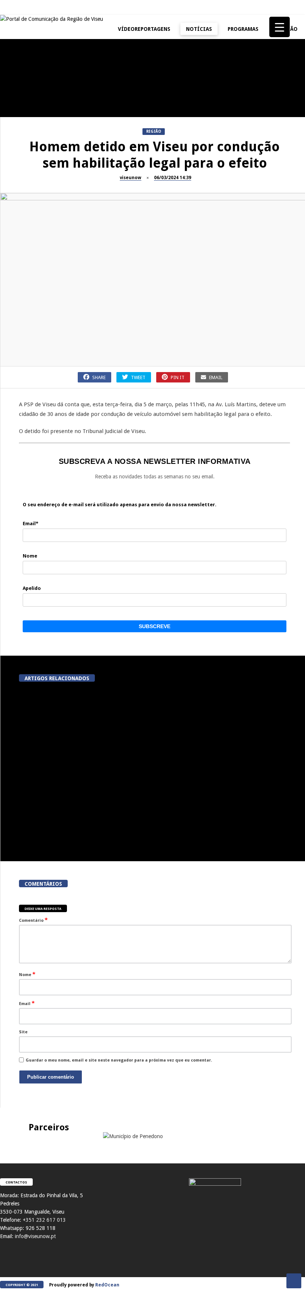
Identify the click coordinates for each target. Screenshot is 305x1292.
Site (23, 1032)
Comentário (33, 920)
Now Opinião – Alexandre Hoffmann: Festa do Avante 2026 (41, 176)
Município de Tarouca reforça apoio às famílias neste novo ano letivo (228, 751)
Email (27, 1003)
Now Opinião (17, 160)
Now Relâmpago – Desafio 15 (130, 243)
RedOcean (107, 1285)
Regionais (14, 307)
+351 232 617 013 (44, 1220)
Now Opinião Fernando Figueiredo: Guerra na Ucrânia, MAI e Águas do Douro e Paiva (219, 249)
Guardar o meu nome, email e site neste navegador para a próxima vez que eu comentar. (119, 1060)
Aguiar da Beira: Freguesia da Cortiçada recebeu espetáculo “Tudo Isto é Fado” (228, 827)
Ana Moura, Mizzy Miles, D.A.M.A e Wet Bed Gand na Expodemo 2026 (142, 751)
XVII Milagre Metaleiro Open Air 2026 (219, 105)
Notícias (199, 29)
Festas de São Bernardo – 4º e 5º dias (130, 176)
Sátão (99, 160)
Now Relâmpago (109, 230)
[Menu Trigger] (279, 27)
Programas (243, 29)
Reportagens (16, 89)
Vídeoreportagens (144, 29)
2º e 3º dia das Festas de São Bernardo (219, 176)
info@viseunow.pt (35, 1236)
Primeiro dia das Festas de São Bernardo (41, 246)
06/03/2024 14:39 (172, 177)
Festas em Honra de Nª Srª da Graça (41, 323)
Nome (27, 974)
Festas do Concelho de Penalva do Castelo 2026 (41, 105)
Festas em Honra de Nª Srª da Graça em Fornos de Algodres (130, 57)
